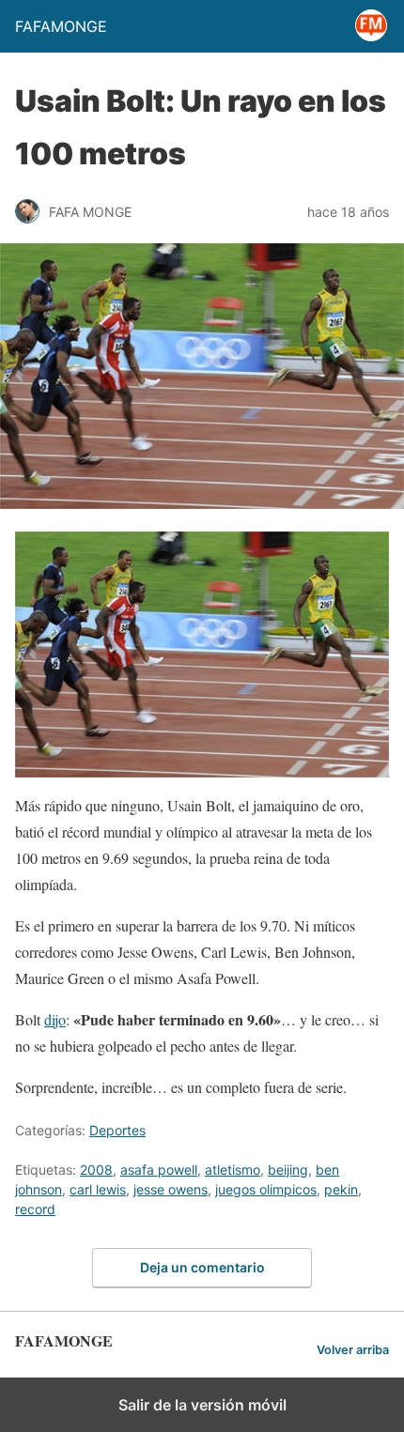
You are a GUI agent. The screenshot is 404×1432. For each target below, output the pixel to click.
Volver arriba (353, 1350)
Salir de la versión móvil (202, 1404)
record (35, 1209)
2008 (96, 1170)
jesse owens (170, 1189)
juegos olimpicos (266, 1189)
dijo (55, 1019)
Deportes (117, 1130)
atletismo (232, 1170)
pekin (341, 1189)
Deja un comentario (202, 1267)
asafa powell (158, 1170)
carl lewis (98, 1189)
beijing (288, 1170)
